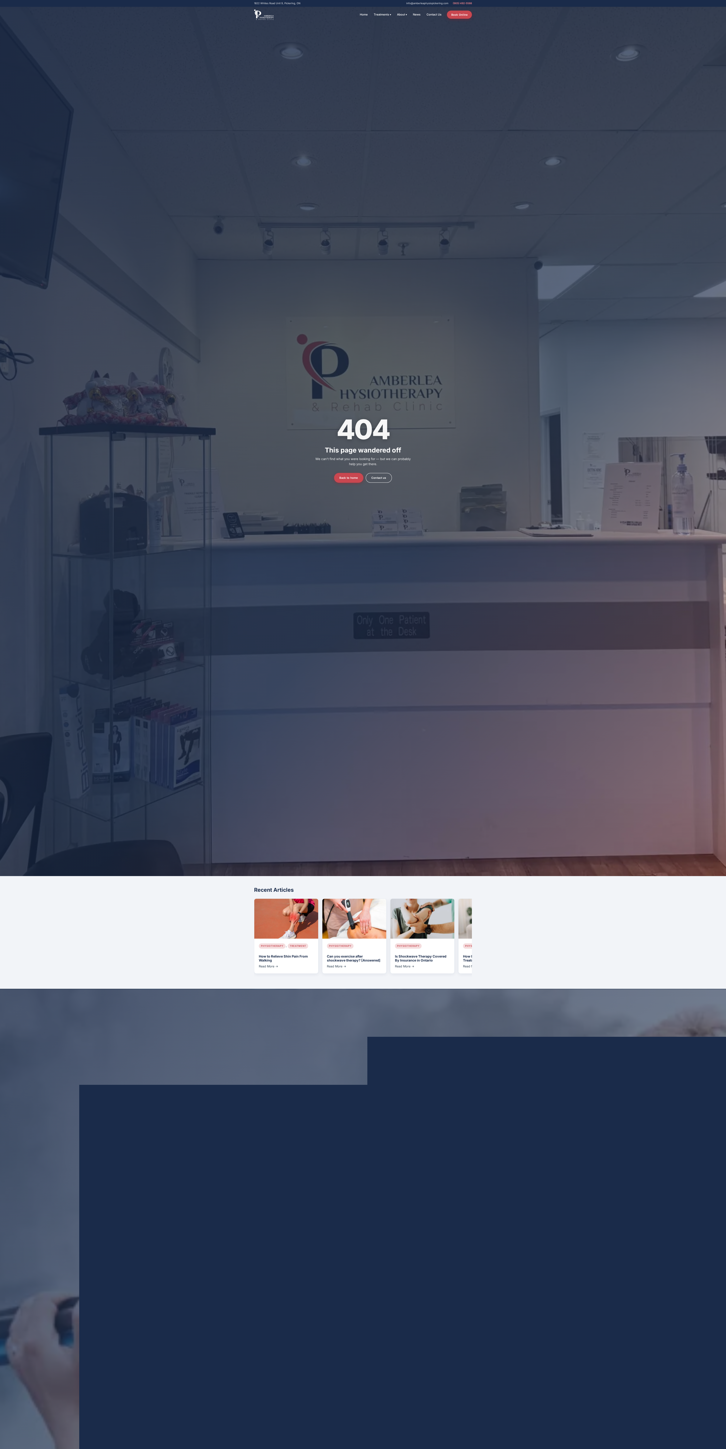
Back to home (348, 477)
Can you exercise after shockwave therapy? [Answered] (353, 958)
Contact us (378, 477)
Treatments (382, 14)
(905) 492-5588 (462, 3)
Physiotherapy (272, 946)
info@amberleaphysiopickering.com (427, 3)
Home (364, 14)
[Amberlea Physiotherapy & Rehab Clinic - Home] (264, 14)
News (416, 14)
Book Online (459, 14)
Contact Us (434, 14)
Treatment (298, 946)
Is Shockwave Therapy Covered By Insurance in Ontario (420, 958)
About (402, 14)
